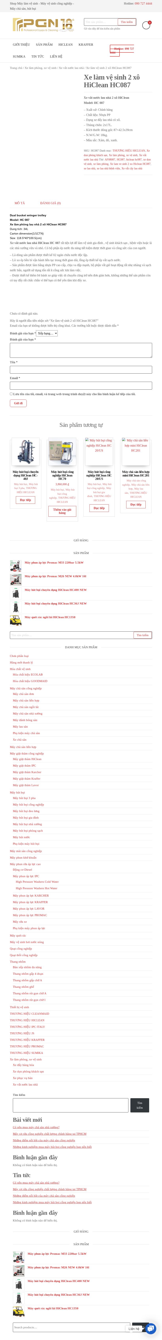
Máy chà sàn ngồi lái (26, 707)
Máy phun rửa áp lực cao (25, 864)
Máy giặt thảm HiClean (27, 759)
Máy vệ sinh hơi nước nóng (27, 942)
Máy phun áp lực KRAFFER (30, 902)
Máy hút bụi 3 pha (24, 798)
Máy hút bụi (20, 484)
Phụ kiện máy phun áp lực (29, 928)
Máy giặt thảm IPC (24, 765)
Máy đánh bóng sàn (25, 720)
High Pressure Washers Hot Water (36, 888)
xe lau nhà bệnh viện (108, 168)
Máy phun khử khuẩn (23, 857)
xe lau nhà (89, 168)
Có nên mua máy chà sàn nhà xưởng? (36, 1127)
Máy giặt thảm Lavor (26, 785)
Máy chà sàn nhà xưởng (27, 713)
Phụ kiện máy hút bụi (26, 843)
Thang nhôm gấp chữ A (27, 980)
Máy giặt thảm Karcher (27, 772)
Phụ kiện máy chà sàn (26, 733)
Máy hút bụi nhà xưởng (27, 824)
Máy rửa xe (20, 921)
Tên (14, 362)
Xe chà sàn (19, 739)
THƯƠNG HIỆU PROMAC (27, 1046)
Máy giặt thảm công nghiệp (27, 753)
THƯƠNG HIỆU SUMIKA (26, 1052)
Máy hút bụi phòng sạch (28, 830)
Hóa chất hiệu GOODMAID (30, 681)
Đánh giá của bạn (23, 333)
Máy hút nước (21, 837)
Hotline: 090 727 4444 (122, 50)
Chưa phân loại (19, 656)
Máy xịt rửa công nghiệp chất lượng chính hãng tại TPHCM (49, 1133)
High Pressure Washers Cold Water (37, 881)
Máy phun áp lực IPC (26, 876)
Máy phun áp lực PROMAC (30, 915)
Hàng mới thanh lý (21, 662)
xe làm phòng (100, 163)
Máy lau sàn (20, 726)
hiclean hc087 (134, 159)
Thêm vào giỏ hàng (62, 511)
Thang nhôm (18, 961)
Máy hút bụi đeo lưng (26, 811)
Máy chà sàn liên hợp (26, 700)
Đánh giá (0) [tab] (50, 203)
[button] (150, 1328)
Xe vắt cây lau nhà (132, 168)
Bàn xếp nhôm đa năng (27, 967)
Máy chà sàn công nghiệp (26, 688)
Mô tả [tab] (20, 203)
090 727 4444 (143, 3)
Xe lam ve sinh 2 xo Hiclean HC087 (130, 163)
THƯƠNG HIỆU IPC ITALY (27, 1026)
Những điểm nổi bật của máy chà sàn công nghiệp (44, 1140)
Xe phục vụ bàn (23, 1078)
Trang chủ (16, 67)
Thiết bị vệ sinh (19, 1007)
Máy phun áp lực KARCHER (31, 895)
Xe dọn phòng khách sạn (28, 1071)
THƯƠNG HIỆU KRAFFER (27, 1039)
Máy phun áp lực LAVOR (28, 908)
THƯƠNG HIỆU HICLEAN (129, 150)
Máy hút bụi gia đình (99, 492)
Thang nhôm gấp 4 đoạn (28, 973)
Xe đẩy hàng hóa (23, 1065)
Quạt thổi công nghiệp (24, 955)
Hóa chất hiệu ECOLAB (28, 674)
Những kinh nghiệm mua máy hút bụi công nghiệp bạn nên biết (52, 1146)
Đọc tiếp (25, 500)
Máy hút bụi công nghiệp (62, 493)
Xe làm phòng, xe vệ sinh (41, 67)
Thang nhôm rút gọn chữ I (29, 999)
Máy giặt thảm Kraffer (26, 778)
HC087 (121, 159)
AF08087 (110, 159)
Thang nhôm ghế (23, 986)
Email (15, 378)
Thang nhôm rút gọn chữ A (29, 993)
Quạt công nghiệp (21, 948)
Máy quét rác (18, 935)
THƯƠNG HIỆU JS (22, 1033)
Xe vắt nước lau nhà (71, 67)
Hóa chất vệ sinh (20, 669)
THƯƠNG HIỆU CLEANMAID (29, 1013)
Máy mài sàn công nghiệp (26, 851)
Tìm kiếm (127, 22)
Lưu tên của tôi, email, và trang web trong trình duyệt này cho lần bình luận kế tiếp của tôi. (74, 394)
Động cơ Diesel (22, 869)
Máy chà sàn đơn (23, 694)
